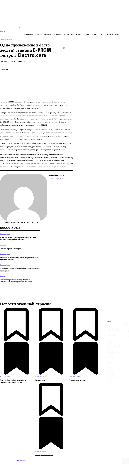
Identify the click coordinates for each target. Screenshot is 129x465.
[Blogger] (109, 460)
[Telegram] (3, 87)
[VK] (3, 92)
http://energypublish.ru (56, 178)
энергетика (15, 222)
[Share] (114, 460)
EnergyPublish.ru (18, 61)
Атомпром (2, 276)
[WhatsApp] (3, 78)
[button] (102, 34)
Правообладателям (21, 460)
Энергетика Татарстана (29, 222)
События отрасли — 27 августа (10, 249)
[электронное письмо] (3, 83)
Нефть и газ (3, 245)
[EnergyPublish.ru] (23, 197)
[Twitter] (3, 74)
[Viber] (3, 96)
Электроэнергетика (6, 39)
